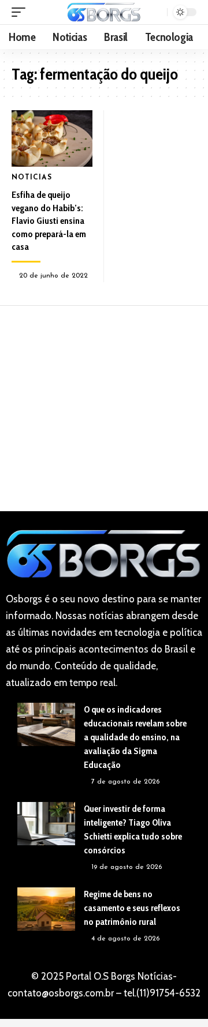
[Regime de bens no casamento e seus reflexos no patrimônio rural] (46, 909)
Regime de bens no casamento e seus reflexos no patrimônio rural (132, 908)
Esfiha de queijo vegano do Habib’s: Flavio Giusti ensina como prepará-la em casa (49, 220)
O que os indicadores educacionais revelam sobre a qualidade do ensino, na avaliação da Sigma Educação (135, 737)
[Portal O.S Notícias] (104, 11)
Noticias (32, 177)
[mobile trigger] (21, 12)
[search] (157, 12)
